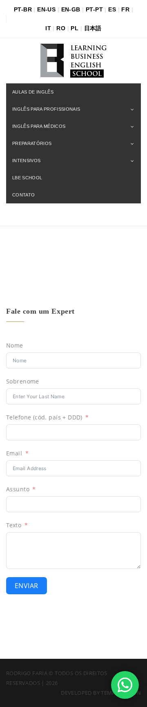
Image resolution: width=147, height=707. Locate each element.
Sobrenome (22, 381)
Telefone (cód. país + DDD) (44, 417)
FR (125, 9)
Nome (14, 345)
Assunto (17, 489)
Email (14, 453)
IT (48, 28)
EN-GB (70, 9)
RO (60, 28)
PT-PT (94, 9)
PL (74, 28)
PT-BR (23, 9)
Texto (13, 525)
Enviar (26, 585)
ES (112, 9)
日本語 (93, 28)
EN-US (46, 9)
